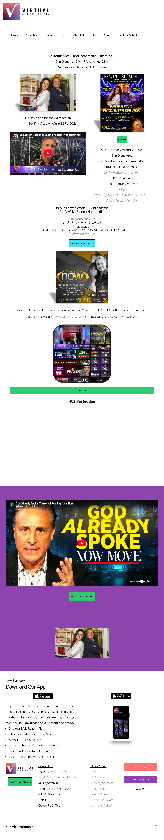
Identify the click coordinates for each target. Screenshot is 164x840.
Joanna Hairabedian (103, 805)
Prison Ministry (100, 794)
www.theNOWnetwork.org (69, 316)
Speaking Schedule (129, 34)
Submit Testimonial (20, 782)
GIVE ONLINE (140, 767)
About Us (79, 34)
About (94, 771)
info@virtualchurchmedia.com (57, 777)
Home (15, 34)
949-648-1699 (57, 771)
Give (50, 34)
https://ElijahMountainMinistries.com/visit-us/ (122, 195)
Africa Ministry (99, 788)
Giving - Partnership (82, 596)
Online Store (98, 777)
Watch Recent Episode (82, 243)
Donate (122, 139)
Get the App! (101, 34)
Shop (63, 34)
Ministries (33, 34)
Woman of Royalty (102, 800)
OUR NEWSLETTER (141, 779)
